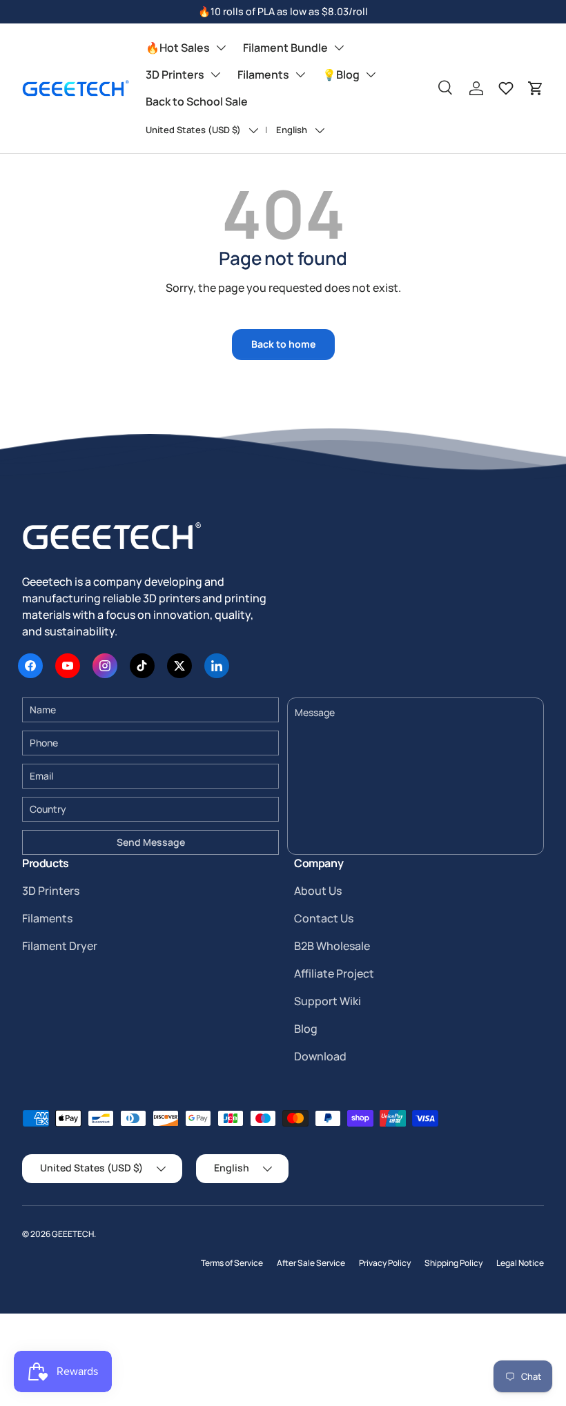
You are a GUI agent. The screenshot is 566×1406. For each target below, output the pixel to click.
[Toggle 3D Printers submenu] (215, 74)
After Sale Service (311, 1263)
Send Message (151, 842)
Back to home (283, 343)
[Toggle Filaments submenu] (300, 74)
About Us (318, 890)
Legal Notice (520, 1263)
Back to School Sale (197, 101)
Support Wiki (327, 1001)
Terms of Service (232, 1263)
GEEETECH (73, 1234)
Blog (306, 1028)
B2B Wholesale (332, 945)
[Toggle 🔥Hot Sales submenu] (221, 47)
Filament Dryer (59, 945)
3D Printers (175, 74)
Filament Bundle (285, 47)
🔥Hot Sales (178, 47)
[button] (535, 88)
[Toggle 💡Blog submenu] (370, 74)
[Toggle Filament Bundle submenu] (339, 47)
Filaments (263, 74)
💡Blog (341, 74)
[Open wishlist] (506, 88)
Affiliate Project (334, 973)
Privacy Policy (385, 1263)
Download (320, 1056)
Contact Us (323, 918)
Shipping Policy (453, 1263)
